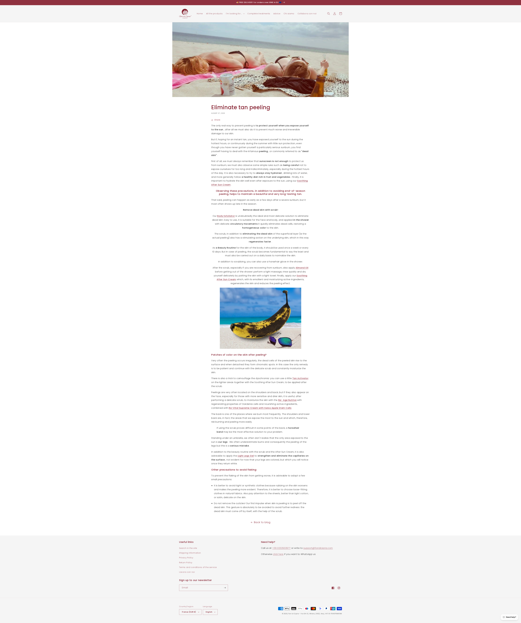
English (209, 612)
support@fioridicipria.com (318, 548)
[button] (235, 13)
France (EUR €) (189, 612)
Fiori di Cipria (293, 614)
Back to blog (262, 522)
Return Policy (185, 562)
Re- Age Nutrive (287, 400)
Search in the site (188, 548)
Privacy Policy (186, 557)
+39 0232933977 (281, 548)
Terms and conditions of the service (198, 567)
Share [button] (217, 119)
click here (278, 554)
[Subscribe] (225, 588)
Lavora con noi (187, 572)
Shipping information (190, 553)
